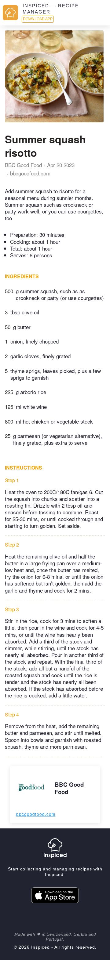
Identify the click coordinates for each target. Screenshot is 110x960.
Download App (38, 19)
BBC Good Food (23, 165)
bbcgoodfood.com (30, 173)
